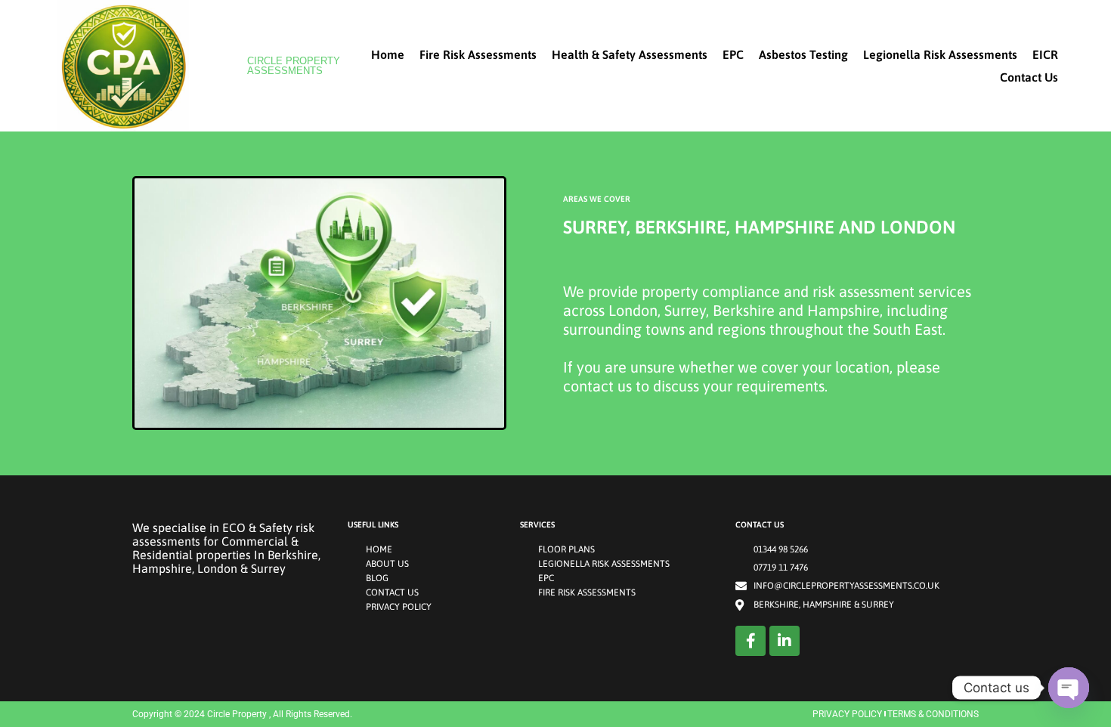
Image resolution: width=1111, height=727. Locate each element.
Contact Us (1029, 77)
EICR (1045, 54)
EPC (733, 54)
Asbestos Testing (803, 54)
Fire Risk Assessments (478, 54)
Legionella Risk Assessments (940, 54)
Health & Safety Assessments (629, 54)
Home (387, 54)
